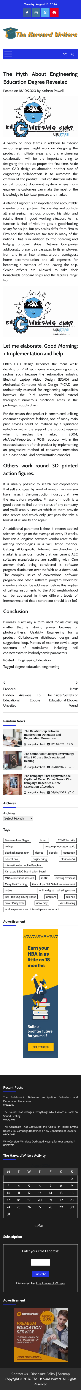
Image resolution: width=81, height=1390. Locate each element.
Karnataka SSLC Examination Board (25, 871)
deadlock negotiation (17, 852)
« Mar (39, 1225)
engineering (50, 667)
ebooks (53, 852)
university (42, 903)
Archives (9, 813)
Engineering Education (34, 660)
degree (20, 667)
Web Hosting (67, 903)
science (70, 896)
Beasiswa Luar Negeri (17, 840)
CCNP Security (66, 840)
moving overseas (65, 878)
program (51, 896)
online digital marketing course (57, 890)
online (8, 890)
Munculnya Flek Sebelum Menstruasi (53, 884)
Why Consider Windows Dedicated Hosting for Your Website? (39, 1141)
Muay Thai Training (16, 884)
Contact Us (19, 1374)
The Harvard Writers (50, 1283)
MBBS (44, 878)
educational (12, 859)
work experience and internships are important (32, 909)
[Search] (72, 54)
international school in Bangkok (23, 865)
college (9, 846)
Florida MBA (68, 859)
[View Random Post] (65, 54)
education (33, 667)
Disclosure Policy (42, 1374)
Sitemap (64, 1374)
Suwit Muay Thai (14, 903)
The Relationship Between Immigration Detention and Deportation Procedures (42, 734)
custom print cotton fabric (60, 846)
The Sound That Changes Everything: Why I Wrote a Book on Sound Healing (49, 757)
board (43, 840)
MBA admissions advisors (19, 878)
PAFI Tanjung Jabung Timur (20, 896)
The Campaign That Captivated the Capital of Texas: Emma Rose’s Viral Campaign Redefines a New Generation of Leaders (48, 781)
